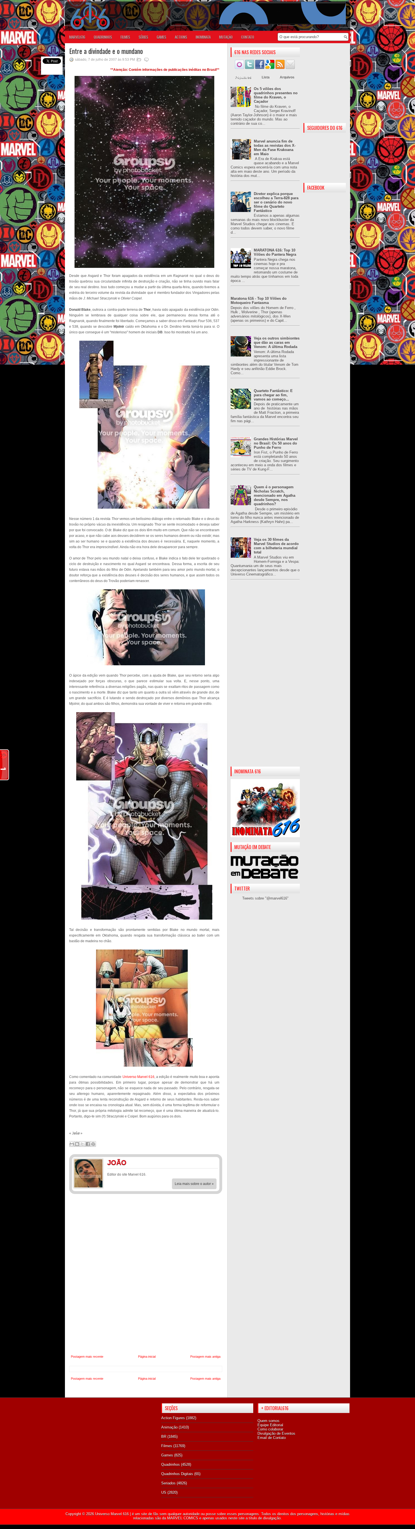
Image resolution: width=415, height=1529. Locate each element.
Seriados (168, 1483)
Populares (243, 77)
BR (163, 1436)
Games (167, 1455)
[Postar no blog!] (77, 1144)
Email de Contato (271, 1438)
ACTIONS (181, 37)
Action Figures (173, 1418)
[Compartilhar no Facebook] (88, 1144)
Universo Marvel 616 (138, 1077)
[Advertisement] (265, 677)
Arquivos (287, 77)
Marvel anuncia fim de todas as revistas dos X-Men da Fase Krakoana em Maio (275, 147)
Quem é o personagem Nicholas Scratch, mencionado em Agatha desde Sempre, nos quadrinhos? (274, 495)
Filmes (166, 1446)
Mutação (226, 37)
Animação (169, 1427)
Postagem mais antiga (205, 1356)
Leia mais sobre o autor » (194, 1184)
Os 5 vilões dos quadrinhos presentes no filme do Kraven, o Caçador (276, 95)
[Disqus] (145, 1274)
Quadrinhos (170, 1464)
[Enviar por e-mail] (72, 1144)
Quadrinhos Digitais (177, 1474)
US (163, 1492)
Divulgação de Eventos (276, 1433)
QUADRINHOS (103, 37)
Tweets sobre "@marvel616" (265, 898)
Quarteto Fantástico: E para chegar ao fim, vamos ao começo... (273, 395)
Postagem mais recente (87, 1356)
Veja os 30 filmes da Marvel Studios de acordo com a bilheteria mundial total (276, 545)
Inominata (203, 37)
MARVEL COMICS (182, 1518)
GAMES (161, 37)
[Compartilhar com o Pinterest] (93, 1144)
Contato (247, 37)
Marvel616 (77, 37)
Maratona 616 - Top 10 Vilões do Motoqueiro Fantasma (259, 300)
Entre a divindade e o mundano (106, 50)
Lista (266, 77)
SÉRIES (143, 37)
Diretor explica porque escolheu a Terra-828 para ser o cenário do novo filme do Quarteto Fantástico (276, 202)
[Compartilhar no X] (82, 1144)
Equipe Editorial (270, 1425)
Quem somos (268, 1421)
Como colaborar (270, 1429)
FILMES (125, 37)
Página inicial (147, 1356)
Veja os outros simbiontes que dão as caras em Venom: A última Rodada (277, 342)
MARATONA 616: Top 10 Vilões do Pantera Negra (275, 252)
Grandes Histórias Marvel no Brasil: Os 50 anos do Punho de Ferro (276, 443)
